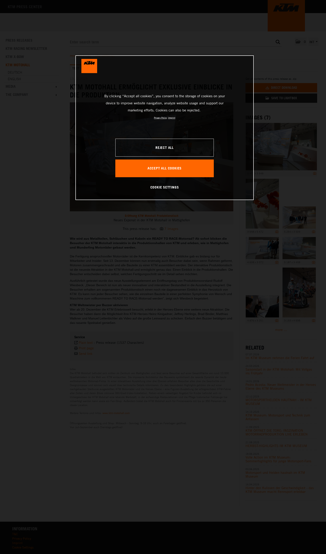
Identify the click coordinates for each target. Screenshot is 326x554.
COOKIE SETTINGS (164, 187)
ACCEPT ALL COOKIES (164, 168)
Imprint (171, 117)
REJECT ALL (164, 147)
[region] (164, 127)
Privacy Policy (160, 117)
